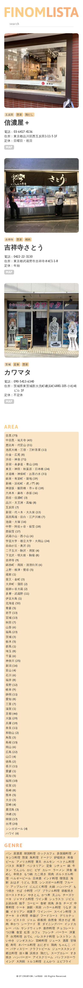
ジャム (31, 920)
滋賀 (8, 708)
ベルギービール (20, 878)
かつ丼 (46, 895)
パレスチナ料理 (45, 936)
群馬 (8, 646)
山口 (8, 756)
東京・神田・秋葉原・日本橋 (25, 469)
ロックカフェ (46, 853)
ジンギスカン (25, 940)
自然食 (52, 920)
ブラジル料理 (51, 890)
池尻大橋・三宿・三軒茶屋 (23, 449)
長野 (8, 684)
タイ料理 (22, 915)
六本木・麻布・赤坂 (19, 493)
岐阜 (8, 689)
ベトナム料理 (65, 861)
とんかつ (49, 961)
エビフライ (64, 961)
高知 (8, 775)
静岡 (8, 694)
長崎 (8, 790)
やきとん (34, 895)
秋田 (8, 622)
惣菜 (19, 114)
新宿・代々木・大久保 (20, 512)
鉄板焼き (67, 890)
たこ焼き (40, 874)
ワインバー (44, 911)
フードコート (49, 915)
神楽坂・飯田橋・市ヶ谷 (22, 488)
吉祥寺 (9, 239)
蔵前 (8, 574)
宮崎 (8, 804)
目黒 (8, 435)
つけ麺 (10, 932)
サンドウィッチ (31, 928)
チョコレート (65, 928)
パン (8, 853)
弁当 (59, 903)
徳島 (8, 761)
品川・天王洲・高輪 (19, 502)
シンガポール (14, 828)
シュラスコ (56, 899)
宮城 (8, 617)
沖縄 (8, 814)
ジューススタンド (64, 948)
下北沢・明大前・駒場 (20, 555)
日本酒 (37, 878)
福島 (8, 632)
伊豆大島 (11, 598)
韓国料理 (30, 853)
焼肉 (51, 874)
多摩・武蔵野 (14, 593)
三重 (8, 704)
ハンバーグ (64, 886)
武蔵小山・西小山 (17, 536)
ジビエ (70, 899)
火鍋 (52, 886)
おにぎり (43, 944)
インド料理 (50, 878)
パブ (37, 890)
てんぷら (19, 870)
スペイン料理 (63, 911)
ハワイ (10, 833)
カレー (46, 870)
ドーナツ (46, 857)
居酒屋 (17, 853)
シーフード (28, 924)
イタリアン (17, 911)
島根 (8, 742)
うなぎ (67, 907)
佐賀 (8, 785)
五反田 (9, 114)
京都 (8, 713)
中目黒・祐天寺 (16, 440)
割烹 (34, 882)
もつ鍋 (28, 874)
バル (16, 928)
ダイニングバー (52, 924)
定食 (16, 364)
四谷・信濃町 (14, 497)
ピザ (37, 870)
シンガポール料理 (51, 882)
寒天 (39, 861)
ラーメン (59, 870)
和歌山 (10, 732)
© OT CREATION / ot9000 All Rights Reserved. (41, 976)
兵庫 (8, 723)
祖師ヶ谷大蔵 (14, 589)
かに (30, 870)
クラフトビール (40, 948)
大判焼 (20, 961)
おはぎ (14, 882)
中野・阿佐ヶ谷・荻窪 (20, 526)
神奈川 (10, 660)
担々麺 (23, 953)
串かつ (14, 924)
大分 (8, 800)
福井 (8, 680)
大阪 (8, 718)
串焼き (17, 874)
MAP (9, 147)
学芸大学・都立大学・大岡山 (25, 541)
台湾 (8, 823)
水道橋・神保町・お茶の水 (23, 473)
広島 (8, 752)
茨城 (8, 364)
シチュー (60, 865)
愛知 (8, 699)
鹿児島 (10, 809)
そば (19, 890)
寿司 (13, 944)
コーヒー (33, 903)
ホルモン (49, 861)
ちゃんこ (64, 944)
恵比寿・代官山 (16, 445)
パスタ (10, 865)
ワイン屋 (41, 899)
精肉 (28, 239)
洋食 (69, 870)
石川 (8, 675)
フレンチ (48, 932)
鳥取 (8, 737)
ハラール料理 (52, 907)
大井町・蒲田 (14, 584)
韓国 (8, 819)
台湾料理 (16, 936)
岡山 (8, 747)
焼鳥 (51, 903)
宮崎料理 (41, 940)
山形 (8, 627)
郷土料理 (11, 953)
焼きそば (64, 920)
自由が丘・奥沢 (16, 545)
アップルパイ (19, 886)
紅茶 (27, 932)
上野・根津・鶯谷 (17, 569)
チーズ (67, 903)
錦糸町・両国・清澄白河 (22, 564)
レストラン (64, 936)
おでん (28, 936)
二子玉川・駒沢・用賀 (20, 550)
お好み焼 (11, 903)
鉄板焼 (41, 920)
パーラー (61, 932)
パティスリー (19, 948)
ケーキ (20, 907)
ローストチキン (16, 895)
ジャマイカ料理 (23, 899)
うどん (25, 882)
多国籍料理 (64, 853)
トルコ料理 (34, 961)
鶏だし (29, 114)
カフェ (36, 932)
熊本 (8, 795)
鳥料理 (34, 857)
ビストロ (19, 920)
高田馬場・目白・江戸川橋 (23, 517)
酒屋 (66, 940)
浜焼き (34, 953)
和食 (70, 857)
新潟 (8, 665)
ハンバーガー (22, 957)
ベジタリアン (35, 865)
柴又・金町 (13, 579)
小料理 (28, 890)
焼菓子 (31, 911)
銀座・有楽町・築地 (19, 478)
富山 (8, 670)
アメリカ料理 (25, 861)
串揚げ (34, 915)
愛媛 (8, 771)
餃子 (22, 903)
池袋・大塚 (13, 521)
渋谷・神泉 (13, 459)
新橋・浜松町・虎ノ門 (20, 483)
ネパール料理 (27, 944)
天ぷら (56, 895)
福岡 (8, 780)
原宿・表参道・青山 (19, 464)
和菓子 (20, 865)
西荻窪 (10, 531)
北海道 (10, 603)
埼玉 (8, 651)
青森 (8, 608)
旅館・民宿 (34, 907)
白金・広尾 (13, 454)
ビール (10, 861)
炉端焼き (60, 857)
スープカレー (60, 953)
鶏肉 (54, 944)
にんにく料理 (38, 886)
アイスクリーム (43, 957)
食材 (43, 903)
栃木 (8, 641)
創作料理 (49, 928)
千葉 (8, 656)
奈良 (8, 727)
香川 (8, 766)
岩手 (8, 612)
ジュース (55, 940)
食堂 (19, 932)
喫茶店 (64, 878)
